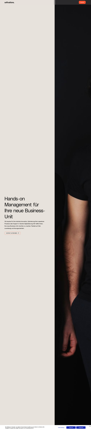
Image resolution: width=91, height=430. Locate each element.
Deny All (71, 427)
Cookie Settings (61, 427)
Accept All (81, 427)
